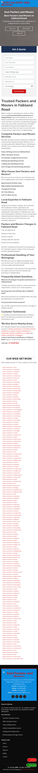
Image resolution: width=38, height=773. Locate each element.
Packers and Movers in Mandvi (9, 553)
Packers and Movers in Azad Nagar (11, 382)
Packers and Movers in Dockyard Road (12, 454)
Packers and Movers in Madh (9, 536)
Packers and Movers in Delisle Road (11, 447)
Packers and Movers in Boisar (9, 401)
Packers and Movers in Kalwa (9, 500)
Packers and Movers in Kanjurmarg (11, 517)
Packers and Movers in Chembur (10, 424)
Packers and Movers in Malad (9, 547)
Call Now (32, 760)
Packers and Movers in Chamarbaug (11, 416)
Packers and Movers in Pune (9, 604)
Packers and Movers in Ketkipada (10, 519)
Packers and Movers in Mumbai (10, 570)
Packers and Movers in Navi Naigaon (11, 585)
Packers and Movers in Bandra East (11, 386)
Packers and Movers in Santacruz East (11, 618)
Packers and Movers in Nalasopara (11, 580)
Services (5, 746)
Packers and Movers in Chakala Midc (11, 414)
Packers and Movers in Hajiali (9, 479)
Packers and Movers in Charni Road (11, 420)
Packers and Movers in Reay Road (10, 610)
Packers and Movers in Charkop (10, 418)
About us (5, 750)
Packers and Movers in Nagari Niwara (11, 576)
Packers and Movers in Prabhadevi (11, 601)
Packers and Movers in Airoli (9, 367)
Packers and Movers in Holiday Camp (11, 481)
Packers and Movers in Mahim (9, 540)
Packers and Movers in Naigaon (10, 578)
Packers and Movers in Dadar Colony (11, 439)
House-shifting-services (9, 724)
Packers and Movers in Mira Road (10, 563)
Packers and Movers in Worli (9, 654)
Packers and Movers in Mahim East (11, 542)
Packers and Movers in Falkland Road (11, 460)
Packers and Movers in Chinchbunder (11, 426)
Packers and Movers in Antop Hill (10, 378)
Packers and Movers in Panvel (9, 597)
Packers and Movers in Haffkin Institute (12, 475)
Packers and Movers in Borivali (10, 403)
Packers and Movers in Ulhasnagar (11, 642)
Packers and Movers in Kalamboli (10, 498)
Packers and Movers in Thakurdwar (11, 633)
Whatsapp (26, 28)
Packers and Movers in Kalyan (9, 502)
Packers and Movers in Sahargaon (10, 614)
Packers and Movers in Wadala (10, 652)
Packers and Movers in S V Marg (10, 612)
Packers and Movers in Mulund (10, 568)
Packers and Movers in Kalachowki (10, 496)
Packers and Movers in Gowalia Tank (11, 471)
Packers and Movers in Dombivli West (11, 458)
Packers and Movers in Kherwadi (10, 525)
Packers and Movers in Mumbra (10, 574)
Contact (5, 756)
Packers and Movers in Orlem (9, 589)
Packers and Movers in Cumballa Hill (11, 435)
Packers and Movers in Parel (9, 599)
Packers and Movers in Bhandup (10, 397)
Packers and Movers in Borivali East (11, 405)
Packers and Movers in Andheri (10, 373)
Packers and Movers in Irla (8, 483)
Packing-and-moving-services (11, 731)
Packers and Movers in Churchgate (11, 430)
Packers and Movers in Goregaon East (11, 468)
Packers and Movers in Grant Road (11, 473)
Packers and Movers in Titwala (20, 333)
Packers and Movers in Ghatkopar (10, 464)
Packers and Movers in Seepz (9, 620)
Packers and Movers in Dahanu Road (11, 441)
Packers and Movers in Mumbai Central (12, 572)
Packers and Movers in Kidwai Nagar (11, 528)
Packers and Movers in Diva (9, 452)
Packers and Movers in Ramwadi (10, 606)
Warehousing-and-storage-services (13, 734)
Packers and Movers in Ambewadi (10, 371)
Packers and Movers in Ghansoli (10, 462)
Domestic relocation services (11, 718)
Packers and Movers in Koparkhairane (11, 530)
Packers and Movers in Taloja (9, 627)
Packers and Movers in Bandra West (11, 388)
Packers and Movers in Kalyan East (10, 504)
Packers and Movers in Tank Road (10, 629)
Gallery (5, 753)
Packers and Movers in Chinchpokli (11, 428)
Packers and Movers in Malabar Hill (11, 544)
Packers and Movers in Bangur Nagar (11, 390)
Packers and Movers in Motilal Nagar (11, 566)
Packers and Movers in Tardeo (10, 631)
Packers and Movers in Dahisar (10, 443)
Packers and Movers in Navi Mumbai (11, 582)
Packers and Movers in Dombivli (19, 329)
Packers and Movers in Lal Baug (10, 534)
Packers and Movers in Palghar (10, 595)
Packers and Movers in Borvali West (11, 407)
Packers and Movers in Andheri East (11, 376)
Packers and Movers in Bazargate (10, 392)
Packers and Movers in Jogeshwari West (12, 492)
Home (4, 743)
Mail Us (20, 33)
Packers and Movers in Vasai (9, 644)
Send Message (19, 91)
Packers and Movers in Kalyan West (11, 506)
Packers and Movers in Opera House (11, 587)
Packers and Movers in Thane (9, 635)
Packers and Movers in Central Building (12, 409)
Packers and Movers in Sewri (9, 623)
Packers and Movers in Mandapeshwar (12, 551)
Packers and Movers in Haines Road (11, 477)
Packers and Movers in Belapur (10, 395)
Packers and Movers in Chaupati (10, 422)
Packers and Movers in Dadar (9, 437)
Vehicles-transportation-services (12, 728)
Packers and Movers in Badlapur (12, 335)
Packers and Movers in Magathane (10, 538)
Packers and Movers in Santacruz (10, 616)
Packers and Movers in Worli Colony (11, 656)
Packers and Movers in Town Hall (10, 639)
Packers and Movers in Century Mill (11, 411)
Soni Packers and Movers (28, 769)
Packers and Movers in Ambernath (11, 369)
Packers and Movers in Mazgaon (10, 561)
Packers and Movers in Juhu (9, 494)
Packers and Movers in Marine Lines (11, 555)
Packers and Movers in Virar (9, 650)
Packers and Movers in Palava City (10, 593)
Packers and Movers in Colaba (9, 433)
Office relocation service (10, 721)
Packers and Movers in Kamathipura (11, 509)
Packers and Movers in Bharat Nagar (11, 399)
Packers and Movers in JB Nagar (10, 487)
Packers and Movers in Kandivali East (11, 513)
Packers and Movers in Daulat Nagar (11, 445)
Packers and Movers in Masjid (9, 559)
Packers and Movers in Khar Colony (11, 521)
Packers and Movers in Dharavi (10, 449)
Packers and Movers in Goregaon (10, 466)
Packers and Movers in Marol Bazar (11, 557)
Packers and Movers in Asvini (9, 380)
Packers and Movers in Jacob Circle (11, 485)
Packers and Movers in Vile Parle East (11, 646)
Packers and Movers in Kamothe (10, 511)
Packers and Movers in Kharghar (10, 523)
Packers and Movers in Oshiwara (10, 591)
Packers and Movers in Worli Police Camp (12, 658)
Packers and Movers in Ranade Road (11, 608)
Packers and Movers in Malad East (10, 549)
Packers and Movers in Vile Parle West (11, 648)
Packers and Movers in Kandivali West (11, 515)
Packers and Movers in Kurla (9, 532)
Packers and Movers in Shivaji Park (10, 625)
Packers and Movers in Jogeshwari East (12, 490)
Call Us (12, 28)
